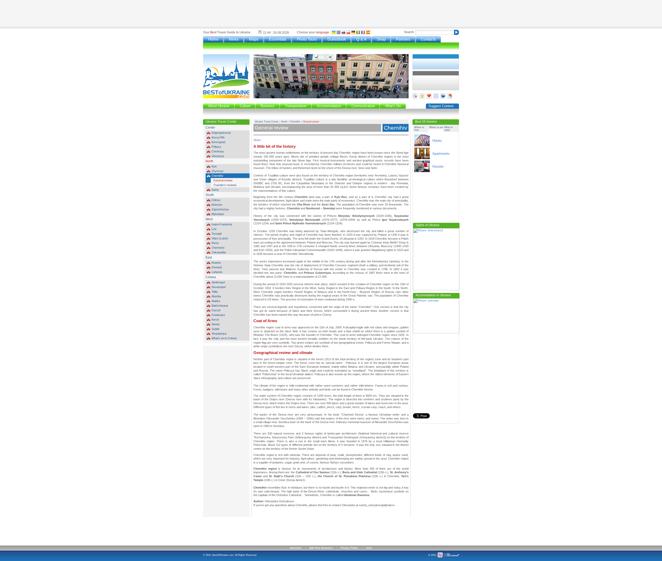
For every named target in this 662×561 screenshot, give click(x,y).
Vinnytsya (218, 156)
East (209, 257)
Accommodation (329, 106)
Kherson (217, 204)
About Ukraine (218, 106)
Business (268, 106)
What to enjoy (448, 128)
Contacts (428, 39)
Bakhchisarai (220, 305)
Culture (245, 106)
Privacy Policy (349, 547)
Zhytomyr (218, 171)
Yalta (214, 291)
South (210, 195)
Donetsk (217, 267)
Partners (403, 39)
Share (257, 140)
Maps (254, 39)
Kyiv (214, 166)
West (209, 219)
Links (369, 547)
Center (210, 127)
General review (222, 180)
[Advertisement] (229, 14)
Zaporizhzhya (220, 209)
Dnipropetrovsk (221, 132)
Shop (381, 39)
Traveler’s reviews (225, 185)
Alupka (216, 300)
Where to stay (419, 128)
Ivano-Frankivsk (222, 224)
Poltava (216, 146)
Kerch (215, 319)
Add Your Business (321, 547)
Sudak (216, 328)
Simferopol (218, 282)
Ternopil (216, 233)
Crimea (211, 277)
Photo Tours (307, 39)
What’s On (393, 106)
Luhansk (217, 272)
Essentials (278, 39)
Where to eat (436, 127)
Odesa (216, 200)
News (234, 39)
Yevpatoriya (219, 333)
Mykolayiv (218, 214)
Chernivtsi (218, 247)
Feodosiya (218, 314)
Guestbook (336, 39)
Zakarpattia (219, 252)
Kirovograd (218, 142)
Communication (363, 106)
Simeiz (216, 324)
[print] (415, 98)
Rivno (215, 243)
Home (213, 39)
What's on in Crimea (224, 338)
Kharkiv (216, 262)
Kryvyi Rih (218, 137)
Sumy (215, 189)
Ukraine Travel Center (267, 121)
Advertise (296, 547)
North (209, 161)
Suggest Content (441, 106)
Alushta (216, 296)
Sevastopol (218, 287)
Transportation (295, 106)
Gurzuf (216, 310)
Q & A (361, 39)
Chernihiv (217, 175)
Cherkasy (218, 151)
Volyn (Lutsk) (220, 238)
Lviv (214, 229)
